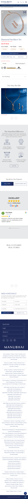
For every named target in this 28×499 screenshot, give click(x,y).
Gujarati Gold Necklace (7, 459)
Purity (20, 46)
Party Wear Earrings (19, 440)
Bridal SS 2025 (14, 475)
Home (2, 7)
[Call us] (21, 2)
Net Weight (13, 46)
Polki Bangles (15, 383)
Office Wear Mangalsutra (8, 433)
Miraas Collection (21, 473)
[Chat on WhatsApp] (25, 497)
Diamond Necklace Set (8, 7)
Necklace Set (22, 354)
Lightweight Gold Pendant (14, 396)
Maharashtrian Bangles (9, 452)
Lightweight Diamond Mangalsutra (14, 405)
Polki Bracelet (22, 383)
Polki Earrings (18, 382)
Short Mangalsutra (18, 435)
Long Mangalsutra (9, 435)
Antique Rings (9, 371)
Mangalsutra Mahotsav (18, 480)
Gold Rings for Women (9, 420)
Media (11, 491)
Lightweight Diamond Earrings (14, 410)
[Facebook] (7, 340)
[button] (12, 118)
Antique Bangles (12, 375)
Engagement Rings (9, 424)
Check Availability (20, 63)
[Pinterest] (15, 340)
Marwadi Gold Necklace (14, 461)
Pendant (9, 357)
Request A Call (20, 312)
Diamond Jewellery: (8, 362)
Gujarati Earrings (20, 442)
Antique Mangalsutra (17, 371)
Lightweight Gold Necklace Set (14, 390)
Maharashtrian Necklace (8, 457)
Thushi (24, 357)
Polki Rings (13, 380)
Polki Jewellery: (6, 380)
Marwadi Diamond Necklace (14, 468)
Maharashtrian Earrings (9, 442)
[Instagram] (11, 340)
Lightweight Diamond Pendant (14, 414)
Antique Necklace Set (19, 369)
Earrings (11, 355)
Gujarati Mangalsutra (8, 436)
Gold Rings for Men (19, 420)
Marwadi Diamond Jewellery (13, 466)
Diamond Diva (13, 471)
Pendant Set (17, 355)
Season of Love (18, 478)
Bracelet (4, 357)
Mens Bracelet (14, 359)
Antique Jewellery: (8, 369)
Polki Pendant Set (6, 383)
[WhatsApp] (18, 2)
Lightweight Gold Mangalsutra (14, 389)
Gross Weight (4, 46)
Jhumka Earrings (9, 445)
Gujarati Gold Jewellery (20, 457)
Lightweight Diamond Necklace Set (14, 406)
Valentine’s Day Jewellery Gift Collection (14, 482)
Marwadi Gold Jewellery (19, 459)
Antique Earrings (8, 373)
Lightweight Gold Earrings (20, 392)
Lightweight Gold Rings (7, 392)
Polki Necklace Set (21, 380)
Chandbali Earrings (18, 443)
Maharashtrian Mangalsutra (8, 429)
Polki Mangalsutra (10, 382)
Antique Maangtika (22, 375)
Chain (16, 354)
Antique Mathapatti (14, 376)
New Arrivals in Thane (10, 486)
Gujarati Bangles (20, 452)
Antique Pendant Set (18, 373)
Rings (12, 354)
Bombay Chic (13, 473)
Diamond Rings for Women (8, 422)
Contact (20, 491)
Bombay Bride (5, 473)
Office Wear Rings (19, 424)
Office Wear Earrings (9, 440)
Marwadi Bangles (14, 454)
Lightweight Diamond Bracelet (14, 417)
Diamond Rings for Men (20, 422)
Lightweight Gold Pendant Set (14, 394)
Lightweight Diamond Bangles (14, 415)
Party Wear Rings (14, 426)
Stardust (6, 471)
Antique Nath (5, 375)
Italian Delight (20, 471)
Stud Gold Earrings (18, 445)
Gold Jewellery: (6, 354)
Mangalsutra (6, 355)
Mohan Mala (19, 357)
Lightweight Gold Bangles (14, 398)
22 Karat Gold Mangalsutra (14, 431)
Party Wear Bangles (19, 450)
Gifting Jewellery (10, 478)
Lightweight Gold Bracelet (14, 399)
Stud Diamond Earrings (14, 447)
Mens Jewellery (19, 486)
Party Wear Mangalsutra (20, 433)
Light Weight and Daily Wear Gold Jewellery (14, 387)
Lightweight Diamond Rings (14, 408)
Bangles (23, 355)
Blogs (7, 491)
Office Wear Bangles (9, 450)
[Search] (23, 2)
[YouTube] (4, 340)
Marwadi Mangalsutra (19, 436)
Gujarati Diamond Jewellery (14, 463)
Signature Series (8, 480)
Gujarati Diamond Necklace (14, 464)
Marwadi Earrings (9, 443)
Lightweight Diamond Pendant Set (14, 412)
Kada (14, 357)
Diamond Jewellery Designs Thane (14, 484)
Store (15, 491)
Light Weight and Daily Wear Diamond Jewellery (14, 403)
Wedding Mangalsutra (21, 429)
